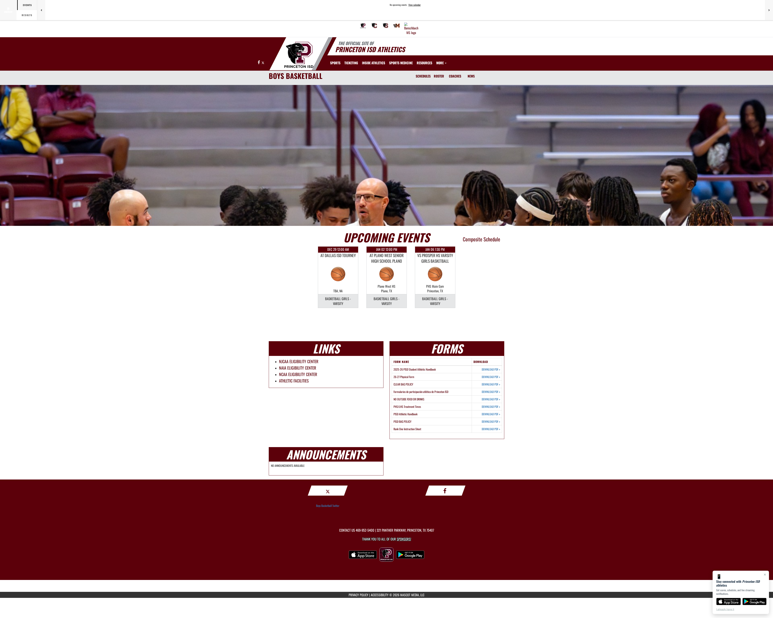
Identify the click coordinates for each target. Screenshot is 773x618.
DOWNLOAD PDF (491, 369)
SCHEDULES (423, 76)
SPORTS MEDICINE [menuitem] (401, 62)
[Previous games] (41, 10)
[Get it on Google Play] (754, 601)
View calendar (414, 4)
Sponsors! (404, 539)
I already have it (725, 609)
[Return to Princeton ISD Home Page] (298, 54)
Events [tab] (27, 5)
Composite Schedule (481, 239)
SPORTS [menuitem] (335, 62)
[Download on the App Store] (728, 601)
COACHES (455, 76)
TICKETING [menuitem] (351, 62)
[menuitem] (363, 26)
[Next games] (769, 10)
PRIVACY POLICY (358, 594)
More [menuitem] (440, 62)
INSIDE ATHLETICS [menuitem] (373, 62)
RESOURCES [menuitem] (424, 62)
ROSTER (439, 76)
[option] (338, 277)
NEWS (471, 76)
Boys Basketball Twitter (327, 505)
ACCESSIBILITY (380, 594)
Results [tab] (27, 15)
